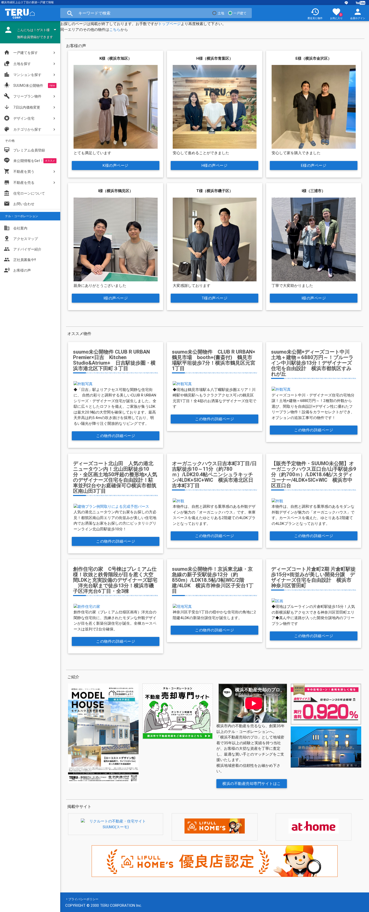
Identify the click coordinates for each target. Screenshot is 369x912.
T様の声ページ (215, 298)
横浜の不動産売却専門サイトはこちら (252, 784)
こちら (114, 29)
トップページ (169, 23)
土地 (221, 13)
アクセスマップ (21, 238)
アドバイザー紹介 (22, 249)
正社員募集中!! (20, 260)
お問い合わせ (19, 204)
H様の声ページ (215, 165)
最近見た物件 (315, 13)
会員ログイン (357, 13)
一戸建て (240, 13)
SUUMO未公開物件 (23, 85)
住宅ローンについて (29, 193)
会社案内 (15, 228)
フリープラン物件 (22, 96)
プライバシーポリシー (83, 899)
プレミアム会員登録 (24, 150)
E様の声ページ (314, 165)
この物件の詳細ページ (115, 435)
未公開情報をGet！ (28, 160)
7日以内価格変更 (22, 107)
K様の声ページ (116, 165)
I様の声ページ (115, 298)
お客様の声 (17, 270)
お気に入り (336, 13)
